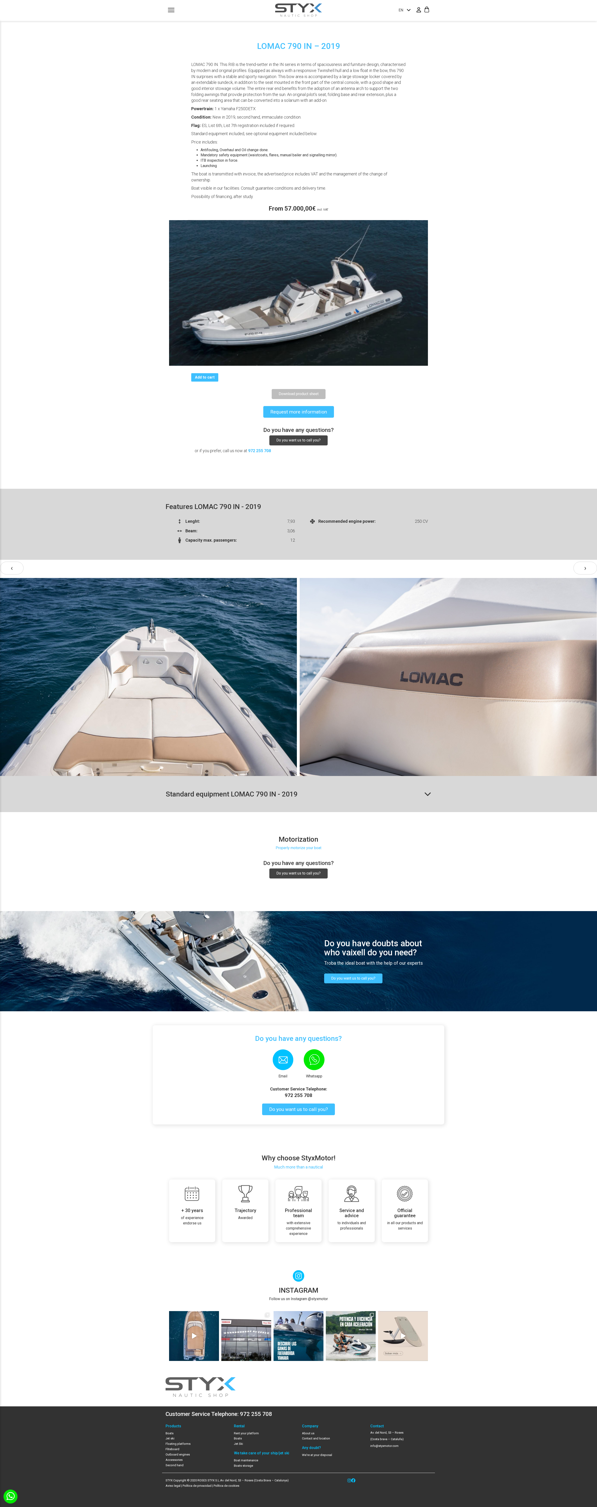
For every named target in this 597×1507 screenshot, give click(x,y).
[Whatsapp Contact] (10, 1497)
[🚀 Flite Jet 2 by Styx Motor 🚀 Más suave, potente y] (403, 1336)
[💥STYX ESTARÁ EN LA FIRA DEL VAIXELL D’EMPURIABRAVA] (194, 1336)
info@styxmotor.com (384, 1446)
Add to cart (205, 377)
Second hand (175, 1465)
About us (308, 1433)
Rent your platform (246, 1433)
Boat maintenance (246, 1460)
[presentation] (12, 568)
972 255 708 (259, 450)
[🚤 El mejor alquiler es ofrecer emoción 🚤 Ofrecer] (351, 1336)
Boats (170, 1433)
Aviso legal (173, 1485)
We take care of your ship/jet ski (261, 1453)
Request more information (298, 412)
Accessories (174, 1460)
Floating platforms (178, 1443)
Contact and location (316, 1438)
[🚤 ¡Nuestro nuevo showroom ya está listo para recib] (246, 1336)
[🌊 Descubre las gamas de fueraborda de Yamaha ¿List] (298, 1336)
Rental (239, 1426)
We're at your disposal (317, 1455)
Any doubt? (311, 1448)
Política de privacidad (197, 1485)
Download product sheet (299, 394)
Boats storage (243, 1465)
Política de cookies (226, 1485)
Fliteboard (172, 1449)
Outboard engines (178, 1454)
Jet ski (170, 1438)
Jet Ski (238, 1443)
